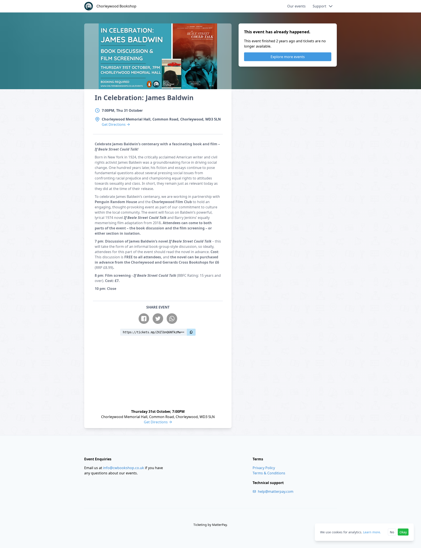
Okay (403, 532)
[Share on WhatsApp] (172, 318)
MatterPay (219, 525)
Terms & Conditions (269, 473)
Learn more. (372, 532)
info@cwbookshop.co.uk (123, 467)
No (392, 532)
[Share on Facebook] (144, 318)
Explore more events (288, 56)
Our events (296, 6)
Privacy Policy (264, 467)
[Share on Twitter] (158, 318)
